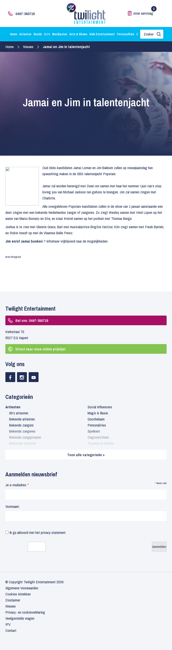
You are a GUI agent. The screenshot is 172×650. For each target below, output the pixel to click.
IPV (8, 624)
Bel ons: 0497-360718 (31, 320)
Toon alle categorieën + (86, 454)
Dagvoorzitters (98, 437)
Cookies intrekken (18, 594)
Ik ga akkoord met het (37, 532)
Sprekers (94, 431)
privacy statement (53, 532)
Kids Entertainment (102, 34)
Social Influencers (100, 406)
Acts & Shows (78, 34)
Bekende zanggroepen (25, 437)
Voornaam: (12, 506)
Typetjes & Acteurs (101, 443)
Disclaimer (12, 600)
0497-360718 (25, 13)
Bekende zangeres (22, 431)
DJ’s (47, 34)
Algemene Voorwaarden (21, 587)
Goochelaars (96, 419)
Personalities (125, 34)
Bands (38, 34)
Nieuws (28, 46)
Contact (10, 630)
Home (13, 34)
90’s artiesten (18, 413)
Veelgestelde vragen (19, 618)
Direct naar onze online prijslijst (40, 349)
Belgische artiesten (22, 443)
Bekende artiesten (22, 419)
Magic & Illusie (98, 413)
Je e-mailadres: (17, 484)
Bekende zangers (21, 425)
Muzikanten (59, 34)
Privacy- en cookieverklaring (25, 612)
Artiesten (25, 34)
